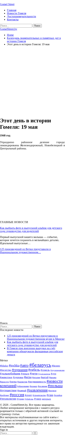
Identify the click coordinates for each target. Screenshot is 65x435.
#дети (34, 373)
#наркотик (22, 381)
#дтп (53, 373)
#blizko (4, 365)
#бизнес (56, 365)
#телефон (58, 395)
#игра (28, 377)
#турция (20, 399)
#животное (6, 377)
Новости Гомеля (16, 13)
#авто (24, 365)
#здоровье (18, 377)
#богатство (5, 370)
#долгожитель (44, 374)
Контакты (13, 19)
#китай (45, 377)
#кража (52, 377)
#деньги (25, 373)
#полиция (42, 386)
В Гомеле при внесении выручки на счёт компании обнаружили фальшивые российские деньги (35, 351)
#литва (13, 381)
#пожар (33, 386)
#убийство (29, 399)
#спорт (28, 395)
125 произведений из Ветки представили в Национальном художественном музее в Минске (35, 337)
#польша (55, 386)
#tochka (14, 365)
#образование (23, 386)
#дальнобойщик (10, 373)
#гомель (45, 370)
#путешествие (8, 390)
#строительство (39, 395)
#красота (4, 381)
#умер (37, 398)
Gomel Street (7, 4)
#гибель (34, 370)
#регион (52, 390)
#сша (50, 395)
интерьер (46, 399)
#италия (36, 377)
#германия (20, 370)
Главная (11, 10)
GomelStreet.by (8, 29)
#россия (17, 394)
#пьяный (21, 390)
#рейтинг (4, 395)
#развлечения (37, 390)
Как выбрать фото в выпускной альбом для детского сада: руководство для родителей (31, 230)
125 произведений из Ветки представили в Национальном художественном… (25, 251)
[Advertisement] (32, 81)
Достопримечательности (21, 16)
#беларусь (40, 365)
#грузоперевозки (57, 370)
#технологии (8, 398)
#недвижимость (37, 381)
